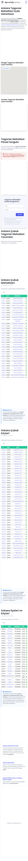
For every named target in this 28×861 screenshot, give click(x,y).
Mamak (10, 641)
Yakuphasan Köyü (18, 536)
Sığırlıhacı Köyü (18, 529)
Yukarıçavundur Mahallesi (18, 377)
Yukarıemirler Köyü (18, 555)
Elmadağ (9, 662)
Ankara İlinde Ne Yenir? (11, 746)
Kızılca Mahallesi (17, 342)
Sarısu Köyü (18, 525)
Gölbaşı (10, 636)
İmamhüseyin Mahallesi (18, 330)
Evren (9, 664)
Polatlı (9, 682)
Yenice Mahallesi (17, 372)
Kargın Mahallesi (17, 340)
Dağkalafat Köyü (18, 461)
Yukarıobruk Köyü (18, 557)
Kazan (9, 673)
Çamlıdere (10, 657)
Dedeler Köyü (18, 466)
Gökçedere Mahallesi (17, 323)
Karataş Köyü (18, 485)
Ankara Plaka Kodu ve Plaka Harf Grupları (12, 779)
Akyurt (10, 648)
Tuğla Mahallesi (18, 363)
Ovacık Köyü (18, 513)
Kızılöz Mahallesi (18, 344)
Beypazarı (10, 655)
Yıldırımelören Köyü (18, 546)
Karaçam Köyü (18, 480)
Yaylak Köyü (18, 539)
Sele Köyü (18, 527)
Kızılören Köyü (18, 492)
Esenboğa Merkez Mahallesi (18, 320)
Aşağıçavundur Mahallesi (17, 305)
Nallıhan (10, 680)
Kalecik (10, 671)
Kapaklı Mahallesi (17, 333)
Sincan (10, 643)
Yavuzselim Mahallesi (17, 365)
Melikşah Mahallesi (18, 351)
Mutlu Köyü (18, 506)
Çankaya (9, 631)
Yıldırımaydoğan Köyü (18, 543)
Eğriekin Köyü (18, 473)
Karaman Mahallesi (18, 337)
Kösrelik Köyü (18, 494)
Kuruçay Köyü (18, 496)
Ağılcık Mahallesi (17, 298)
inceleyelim (10, 754)
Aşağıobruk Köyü (18, 452)
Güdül (9, 666)
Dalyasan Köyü (18, 464)
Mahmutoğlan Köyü (18, 501)
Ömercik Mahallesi (18, 354)
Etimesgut (10, 634)
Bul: (4, 292)
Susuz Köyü (18, 532)
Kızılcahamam (10, 676)
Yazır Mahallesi (18, 368)
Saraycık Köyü (18, 520)
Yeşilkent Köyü (18, 541)
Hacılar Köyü (18, 478)
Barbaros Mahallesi (18, 310)
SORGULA (19, 214)
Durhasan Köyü (18, 471)
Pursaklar (9, 687)
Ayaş (9, 650)
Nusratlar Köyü (18, 508)
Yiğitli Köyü (18, 553)
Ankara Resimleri (8, 763)
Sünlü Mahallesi (18, 356)
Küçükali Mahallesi (18, 349)
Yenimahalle (10, 645)
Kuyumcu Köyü (18, 499)
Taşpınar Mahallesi (18, 361)
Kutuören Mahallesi (18, 347)
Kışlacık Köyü (18, 489)
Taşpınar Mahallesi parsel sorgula (10, 25)
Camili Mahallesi (18, 312)
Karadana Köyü (18, 482)
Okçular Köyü (18, 510)
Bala (10, 652)
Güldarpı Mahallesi (18, 326)
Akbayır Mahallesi (17, 301)
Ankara (3, 298)
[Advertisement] (14, 46)
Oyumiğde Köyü (18, 515)
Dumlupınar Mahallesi (18, 317)
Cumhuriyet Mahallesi (18, 315)
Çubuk (10, 659)
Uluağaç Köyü (18, 534)
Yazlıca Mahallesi (17, 370)
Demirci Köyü (18, 468)
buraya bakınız (14, 783)
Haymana (9, 669)
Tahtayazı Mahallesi (18, 358)
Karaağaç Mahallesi (18, 335)
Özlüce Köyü (18, 517)
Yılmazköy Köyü (18, 550)
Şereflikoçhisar (10, 684)
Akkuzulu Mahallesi (18, 303)
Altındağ (10, 629)
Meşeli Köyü (18, 503)
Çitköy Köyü (18, 459)
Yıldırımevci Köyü (18, 548)
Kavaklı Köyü (18, 487)
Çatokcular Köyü (18, 457)
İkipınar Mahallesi (17, 328)
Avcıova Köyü (18, 454)
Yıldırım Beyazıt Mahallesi (17, 375)
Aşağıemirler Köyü (18, 450)
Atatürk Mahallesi (17, 308)
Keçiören (9, 638)
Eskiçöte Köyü (18, 475)
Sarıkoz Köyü (18, 522)
